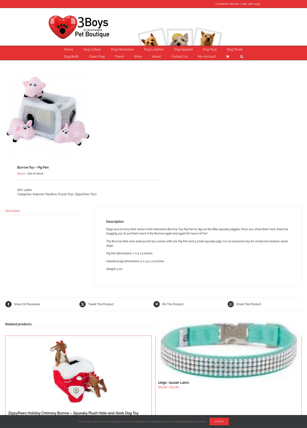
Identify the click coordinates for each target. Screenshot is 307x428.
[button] (241, 56)
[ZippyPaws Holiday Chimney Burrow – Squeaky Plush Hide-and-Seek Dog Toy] (79, 371)
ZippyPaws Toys (86, 194)
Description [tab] (12, 211)
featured (38, 194)
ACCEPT (219, 421)
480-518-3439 (251, 4)
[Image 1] (76, 113)
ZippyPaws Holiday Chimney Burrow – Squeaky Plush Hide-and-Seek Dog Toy (73, 413)
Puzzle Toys (66, 194)
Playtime (51, 194)
